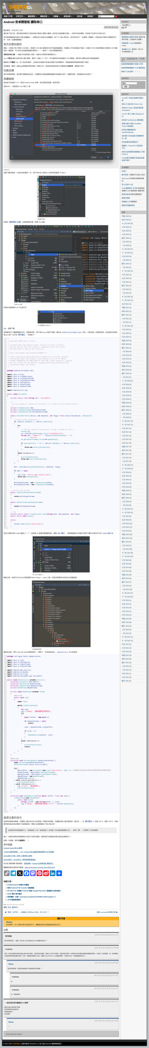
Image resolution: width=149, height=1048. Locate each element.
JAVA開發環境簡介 (14, 900)
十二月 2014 (126, 553)
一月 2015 (125, 549)
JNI (4, 328)
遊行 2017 (125, 454)
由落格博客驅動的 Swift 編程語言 (133, 68)
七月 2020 (125, 333)
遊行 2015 (125, 542)
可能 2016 (125, 490)
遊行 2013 (125, 626)
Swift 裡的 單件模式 (14, 894)
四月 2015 (125, 538)
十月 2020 (125, 329)
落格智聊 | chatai (128, 43)
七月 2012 (125, 651)
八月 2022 (125, 282)
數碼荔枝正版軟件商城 (130, 37)
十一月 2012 (126, 641)
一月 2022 (125, 293)
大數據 (55, 16)
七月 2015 (125, 527)
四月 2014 (125, 578)
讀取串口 (15, 907)
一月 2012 (125, 670)
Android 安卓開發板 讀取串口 (22, 22)
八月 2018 (125, 392)
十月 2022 (125, 275)
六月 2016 (125, 487)
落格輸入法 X (126, 49)
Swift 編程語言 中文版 (130, 188)
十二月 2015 (126, 509)
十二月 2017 (126, 421)
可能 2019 (125, 366)
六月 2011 (125, 677)
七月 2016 (125, 483)
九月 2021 (125, 304)
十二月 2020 (126, 326)
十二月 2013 (126, 593)
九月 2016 (125, 476)
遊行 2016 (125, 498)
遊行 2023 (125, 264)
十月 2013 (125, 600)
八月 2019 (125, 355)
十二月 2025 (126, 223)
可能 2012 (125, 655)
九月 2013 (125, 604)
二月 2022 (125, 289)
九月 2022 (125, 278)
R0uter (9, 922)
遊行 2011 (125, 681)
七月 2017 (125, 439)
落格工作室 (8, 16)
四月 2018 (125, 406)
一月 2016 (125, 505)
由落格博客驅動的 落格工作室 (132, 64)
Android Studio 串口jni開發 (12, 848)
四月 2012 (125, 659)
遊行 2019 (125, 373)
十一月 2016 (126, 468)
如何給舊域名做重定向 (130, 142)
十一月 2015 (126, 512)
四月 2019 (125, 370)
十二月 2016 (126, 465)
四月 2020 (125, 344)
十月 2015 (125, 516)
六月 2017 (125, 443)
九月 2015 (125, 520)
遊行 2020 (125, 348)
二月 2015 (125, 545)
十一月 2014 (126, 556)
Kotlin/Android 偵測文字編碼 (18, 885)
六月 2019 (125, 362)
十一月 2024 (126, 253)
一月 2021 (125, 322)
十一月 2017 (126, 425)
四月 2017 (125, 450)
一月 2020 (125, 351)
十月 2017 (125, 428)
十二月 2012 (126, 637)
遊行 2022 (125, 286)
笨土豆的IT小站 (127, 184)
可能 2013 (125, 619)
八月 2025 (125, 234)
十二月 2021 (126, 297)
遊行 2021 (125, 315)
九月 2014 (125, 564)
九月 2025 (125, 231)
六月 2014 (125, 571)
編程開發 (31, 16)
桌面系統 (67, 16)
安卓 (9, 907)
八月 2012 (125, 648)
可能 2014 (125, 575)
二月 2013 (125, 630)
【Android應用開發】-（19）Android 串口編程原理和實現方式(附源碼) (28, 852)
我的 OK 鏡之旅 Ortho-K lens (132, 104)
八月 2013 (125, 608)
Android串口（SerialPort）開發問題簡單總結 (19, 860)
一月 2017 (125, 461)
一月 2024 (125, 260)
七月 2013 (125, 611)
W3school (125, 178)
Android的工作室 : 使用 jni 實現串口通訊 (17, 856)
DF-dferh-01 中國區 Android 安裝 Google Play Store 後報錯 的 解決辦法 (34, 891)
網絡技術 (43, 16)
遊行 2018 (125, 410)
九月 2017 (125, 432)
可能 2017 (125, 447)
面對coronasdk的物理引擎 (106, 912)
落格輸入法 (126, 202)
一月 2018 (125, 417)
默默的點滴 (126, 194)
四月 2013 (125, 622)
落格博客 (17, 7)
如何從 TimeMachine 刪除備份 (133, 120)
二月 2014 (125, 586)
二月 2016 (125, 501)
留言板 (79, 16)
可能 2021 (125, 307)
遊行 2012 (125, 662)
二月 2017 (125, 458)
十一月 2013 (126, 597)
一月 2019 (125, 377)
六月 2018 (125, 399)
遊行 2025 (125, 238)
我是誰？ (90, 16)
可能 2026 (125, 216)
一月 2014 (125, 589)
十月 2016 (125, 472)
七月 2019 (125, 359)
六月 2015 (125, 531)
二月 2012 (125, 666)
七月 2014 (125, 567)
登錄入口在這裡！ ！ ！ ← (131, 71)
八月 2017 (125, 436)
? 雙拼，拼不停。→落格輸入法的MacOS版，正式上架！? (28, 912)
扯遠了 (124, 171)
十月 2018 (125, 384)
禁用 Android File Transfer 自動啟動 (20, 888)
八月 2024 (125, 256)
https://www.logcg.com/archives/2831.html (40, 867)
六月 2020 (125, 337)
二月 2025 (125, 242)
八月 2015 (125, 523)
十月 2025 (125, 227)
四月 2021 (125, 311)
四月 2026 (125, 220)
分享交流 (19, 16)
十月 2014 (125, 560)
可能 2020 (125, 340)
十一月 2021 (126, 300)
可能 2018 (125, 403)
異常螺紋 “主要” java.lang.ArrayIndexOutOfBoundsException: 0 (31, 897)
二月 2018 (125, 414)
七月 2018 (125, 395)
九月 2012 (125, 644)
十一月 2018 (126, 381)
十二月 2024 (126, 249)
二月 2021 (125, 319)
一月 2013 (125, 633)
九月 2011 (125, 673)
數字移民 (125, 175)
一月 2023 (125, 267)
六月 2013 (125, 615)
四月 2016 (125, 494)
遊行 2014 (125, 582)
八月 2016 (125, 480)
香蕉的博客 (126, 198)
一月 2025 (125, 245)
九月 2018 (125, 388)
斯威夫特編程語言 (128, 205)
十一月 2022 (126, 271)
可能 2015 (125, 534)
